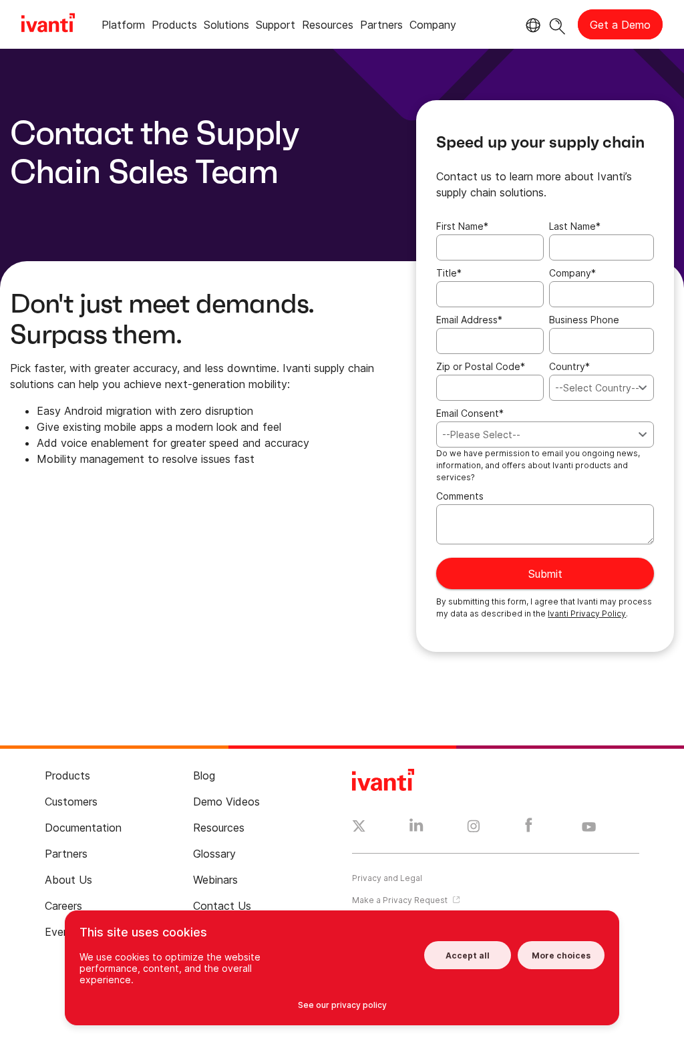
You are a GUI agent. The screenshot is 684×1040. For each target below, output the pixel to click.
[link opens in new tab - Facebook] (528, 828)
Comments (460, 496)
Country (569, 366)
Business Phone (584, 319)
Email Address (469, 319)
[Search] (557, 24)
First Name (462, 226)
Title (449, 273)
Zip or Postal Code (480, 366)
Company (572, 273)
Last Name (575, 226)
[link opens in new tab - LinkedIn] (416, 828)
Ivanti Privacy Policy (587, 614)
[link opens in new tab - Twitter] (359, 827)
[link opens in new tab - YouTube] (589, 827)
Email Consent (470, 413)
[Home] (48, 24)
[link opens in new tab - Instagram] (473, 828)
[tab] (123, 27)
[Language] (531, 25)
